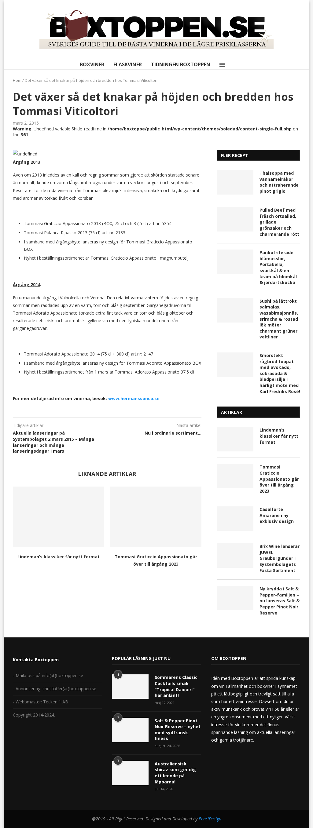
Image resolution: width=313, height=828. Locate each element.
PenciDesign (210, 819)
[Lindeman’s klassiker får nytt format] (58, 517)
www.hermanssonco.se (134, 398)
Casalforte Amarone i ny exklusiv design (277, 515)
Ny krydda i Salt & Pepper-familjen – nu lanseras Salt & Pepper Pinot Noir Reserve (280, 600)
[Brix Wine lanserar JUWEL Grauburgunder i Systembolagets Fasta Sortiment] (235, 555)
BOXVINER (92, 64)
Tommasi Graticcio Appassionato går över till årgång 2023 (279, 479)
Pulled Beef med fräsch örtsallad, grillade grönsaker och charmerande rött (279, 222)
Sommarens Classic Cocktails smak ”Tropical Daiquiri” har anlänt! (176, 686)
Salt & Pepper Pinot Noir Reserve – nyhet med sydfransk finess (178, 730)
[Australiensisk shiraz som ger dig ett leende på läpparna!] (130, 773)
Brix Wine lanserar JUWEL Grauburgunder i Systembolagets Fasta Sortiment (280, 558)
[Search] (235, 64)
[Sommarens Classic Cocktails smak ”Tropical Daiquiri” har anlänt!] (130, 686)
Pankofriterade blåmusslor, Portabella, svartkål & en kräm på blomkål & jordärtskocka (278, 267)
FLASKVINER (127, 64)
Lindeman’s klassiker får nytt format (58, 557)
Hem (17, 80)
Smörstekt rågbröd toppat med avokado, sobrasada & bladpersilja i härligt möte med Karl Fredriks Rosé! (280, 373)
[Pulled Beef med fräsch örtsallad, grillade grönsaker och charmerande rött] (235, 219)
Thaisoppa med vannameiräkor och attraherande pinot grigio (279, 182)
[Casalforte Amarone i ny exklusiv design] (235, 518)
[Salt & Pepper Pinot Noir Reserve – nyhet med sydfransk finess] (130, 730)
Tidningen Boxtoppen (180, 64)
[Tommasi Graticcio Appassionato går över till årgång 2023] (155, 517)
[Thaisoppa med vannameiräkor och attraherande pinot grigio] (235, 182)
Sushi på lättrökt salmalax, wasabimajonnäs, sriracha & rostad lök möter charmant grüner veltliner (279, 319)
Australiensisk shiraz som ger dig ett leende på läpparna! (175, 773)
